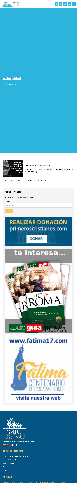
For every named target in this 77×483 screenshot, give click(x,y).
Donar (5, 470)
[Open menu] (74, 4)
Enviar (9, 211)
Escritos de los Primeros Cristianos (15, 456)
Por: (10, 181)
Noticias (33, 181)
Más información (42, 181)
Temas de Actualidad (10, 460)
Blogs (5, 467)
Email (7, 201)
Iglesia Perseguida (9, 463)
